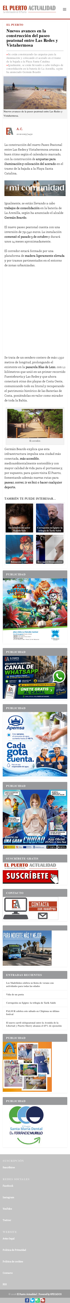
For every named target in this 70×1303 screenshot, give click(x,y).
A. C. (20, 129)
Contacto (8, 1272)
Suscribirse (9, 1167)
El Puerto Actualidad (27, 1294)
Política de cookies (13, 1261)
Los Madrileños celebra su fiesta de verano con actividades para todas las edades (30, 984)
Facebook (8, 1185)
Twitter (7, 1220)
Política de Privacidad (14, 1249)
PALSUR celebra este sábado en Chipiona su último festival (32, 1012)
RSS (5, 1284)
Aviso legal (8, 1238)
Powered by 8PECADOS (50, 1294)
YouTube (7, 1208)
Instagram (8, 1197)
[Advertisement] (35, 308)
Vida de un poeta (15, 994)
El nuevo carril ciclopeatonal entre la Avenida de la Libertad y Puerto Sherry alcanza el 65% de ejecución (34, 1024)
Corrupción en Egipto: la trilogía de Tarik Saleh (31, 1003)
